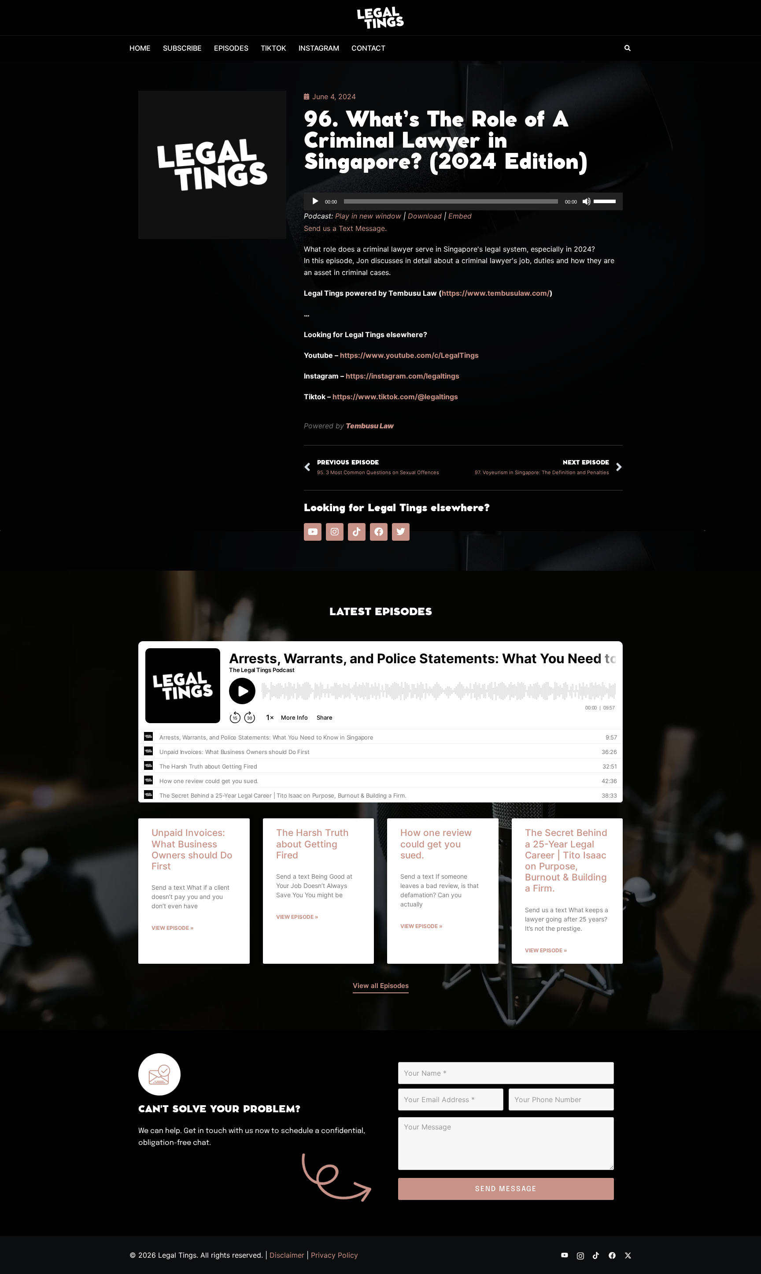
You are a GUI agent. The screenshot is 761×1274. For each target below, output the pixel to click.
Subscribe (182, 48)
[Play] (315, 201)
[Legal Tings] (380, 16)
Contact (368, 48)
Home (140, 48)
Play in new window (368, 216)
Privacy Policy (334, 1255)
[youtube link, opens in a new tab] (564, 1255)
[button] (628, 48)
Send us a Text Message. (345, 228)
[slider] (606, 200)
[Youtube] (312, 532)
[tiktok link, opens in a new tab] (596, 1255)
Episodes (231, 48)
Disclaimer (287, 1255)
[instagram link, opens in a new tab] (580, 1255)
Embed (460, 216)
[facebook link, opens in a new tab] (612, 1255)
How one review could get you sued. (436, 843)
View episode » (172, 928)
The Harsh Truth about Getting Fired (312, 843)
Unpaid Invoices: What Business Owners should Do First (192, 849)
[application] (463, 201)
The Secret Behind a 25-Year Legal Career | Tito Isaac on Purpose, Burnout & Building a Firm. (566, 860)
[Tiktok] (357, 532)
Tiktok (273, 48)
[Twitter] (401, 532)
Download (425, 216)
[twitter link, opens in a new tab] (628, 1255)
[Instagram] (335, 532)
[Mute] (586, 201)
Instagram (319, 48)
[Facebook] (379, 532)
